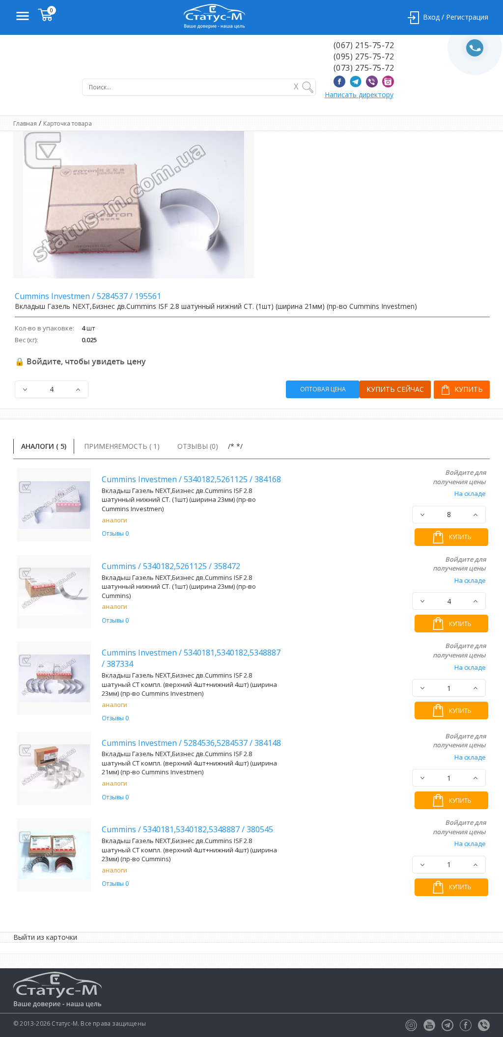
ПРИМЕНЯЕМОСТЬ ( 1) (122, 446)
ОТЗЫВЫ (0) (197, 446)
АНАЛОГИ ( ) (43, 446)
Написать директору (359, 94)
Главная (25, 123)
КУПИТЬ (467, 389)
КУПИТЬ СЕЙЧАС (395, 389)
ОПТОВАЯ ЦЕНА (323, 389)
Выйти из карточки (45, 937)
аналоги (114, 520)
